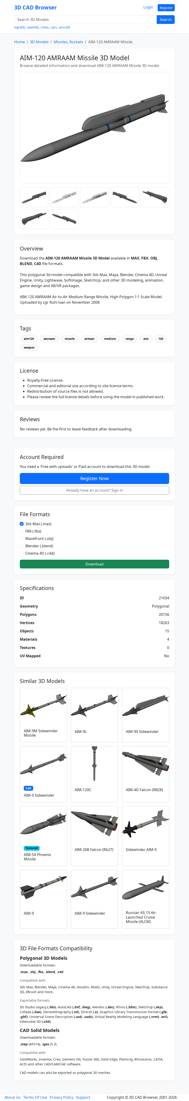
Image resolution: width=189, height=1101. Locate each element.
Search (166, 19)
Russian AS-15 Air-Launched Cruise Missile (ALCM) (141, 917)
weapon (29, 347)
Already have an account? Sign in (94, 490)
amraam (49, 339)
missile (70, 339)
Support (83, 1097)
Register (166, 8)
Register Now (94, 478)
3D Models (39, 41)
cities (45, 27)
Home (19, 41)
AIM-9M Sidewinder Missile (41, 733)
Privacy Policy (61, 1097)
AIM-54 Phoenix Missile (37, 857)
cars (53, 27)
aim (146, 339)
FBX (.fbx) (33, 531)
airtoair (89, 339)
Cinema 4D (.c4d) (40, 553)
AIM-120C (83, 789)
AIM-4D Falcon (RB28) (144, 789)
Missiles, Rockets (68, 41)
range (130, 339)
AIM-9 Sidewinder (39, 795)
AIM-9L (81, 731)
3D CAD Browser (35, 7)
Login (148, 7)
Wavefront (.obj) (39, 538)
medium (110, 339)
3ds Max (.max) (38, 523)
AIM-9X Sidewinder (142, 731)
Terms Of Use (35, 1097)
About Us (12, 1097)
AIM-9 (29, 913)
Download (94, 564)
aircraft (64, 27)
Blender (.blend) (39, 545)
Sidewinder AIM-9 (141, 849)
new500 (33, 27)
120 (160, 339)
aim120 (29, 339)
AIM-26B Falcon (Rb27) (94, 849)
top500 (19, 27)
